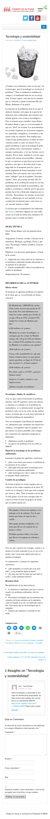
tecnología (30, 643)
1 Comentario (38, 643)
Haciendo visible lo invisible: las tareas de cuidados (25, 652)
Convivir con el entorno (21, 640)
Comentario (10, 732)
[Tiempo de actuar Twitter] (25, 18)
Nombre (8, 758)
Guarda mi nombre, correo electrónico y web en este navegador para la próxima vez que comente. (24, 790)
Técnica (16, 643)
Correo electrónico (12, 768)
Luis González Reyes (30, 40)
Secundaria (39, 640)
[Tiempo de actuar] (25, 7)
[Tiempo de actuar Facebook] (31, 18)
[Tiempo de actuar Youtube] (37, 18)
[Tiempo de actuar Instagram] (44, 18)
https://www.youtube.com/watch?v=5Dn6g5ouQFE (23, 704)
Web (6, 777)
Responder (14, 710)
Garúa (11, 211)
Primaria (32, 640)
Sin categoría (9, 643)
